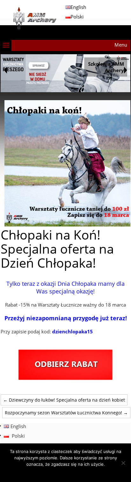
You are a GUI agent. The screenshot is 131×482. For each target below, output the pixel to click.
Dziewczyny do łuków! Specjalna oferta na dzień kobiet (64, 400)
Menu (120, 44)
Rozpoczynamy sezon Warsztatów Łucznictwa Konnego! (66, 413)
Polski (77, 16)
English (78, 7)
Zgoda (65, 472)
